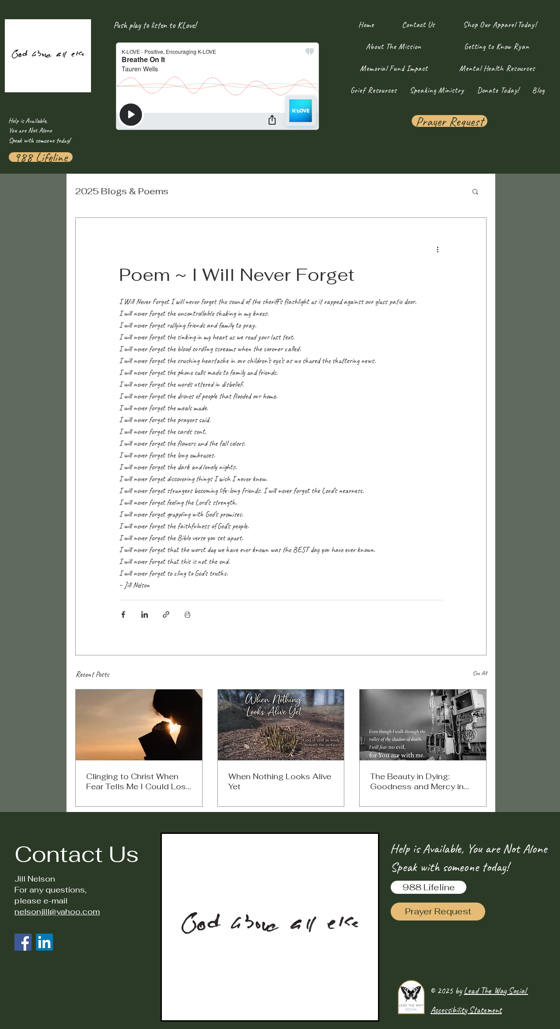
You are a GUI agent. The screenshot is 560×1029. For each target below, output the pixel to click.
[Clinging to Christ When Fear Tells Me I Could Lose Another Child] (139, 725)
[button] (475, 191)
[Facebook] (23, 942)
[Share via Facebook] (123, 614)
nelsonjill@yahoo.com (57, 911)
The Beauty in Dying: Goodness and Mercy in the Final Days (417, 781)
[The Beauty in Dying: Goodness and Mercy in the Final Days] (423, 725)
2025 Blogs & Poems (121, 191)
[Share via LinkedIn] (144, 614)
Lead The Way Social (496, 990)
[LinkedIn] (44, 942)
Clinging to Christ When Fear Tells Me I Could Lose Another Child (138, 781)
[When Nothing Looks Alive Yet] (281, 725)
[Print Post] (187, 614)
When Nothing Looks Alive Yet (279, 781)
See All (479, 673)
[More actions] (437, 249)
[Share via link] (166, 614)
